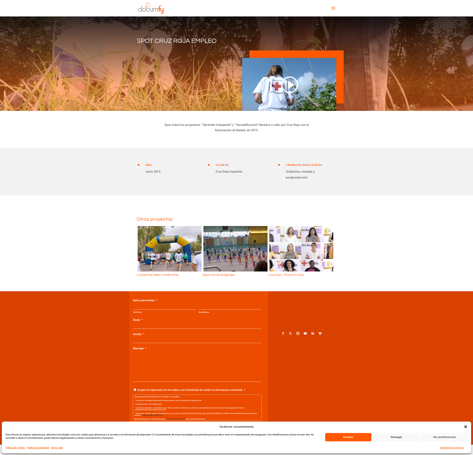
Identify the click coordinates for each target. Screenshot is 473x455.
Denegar (396, 437)
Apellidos (204, 312)
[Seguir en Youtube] (305, 333)
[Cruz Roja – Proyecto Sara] (301, 248)
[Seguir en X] (290, 333)
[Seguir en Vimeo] (320, 333)
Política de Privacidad (175, 419)
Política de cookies (15, 447)
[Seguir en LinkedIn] (313, 333)
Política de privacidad (38, 447)
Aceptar (348, 437)
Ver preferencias (444, 437)
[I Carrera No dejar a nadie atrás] (170, 248)
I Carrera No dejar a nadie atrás (158, 274)
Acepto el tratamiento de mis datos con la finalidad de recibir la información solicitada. (190, 389)
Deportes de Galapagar (219, 274)
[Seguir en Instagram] (298, 333)
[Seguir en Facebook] (283, 333)
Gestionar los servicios (452, 447)
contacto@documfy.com (152, 415)
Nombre (137, 312)
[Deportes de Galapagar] (235, 248)
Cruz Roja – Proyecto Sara (286, 274)
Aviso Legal (57, 447)
